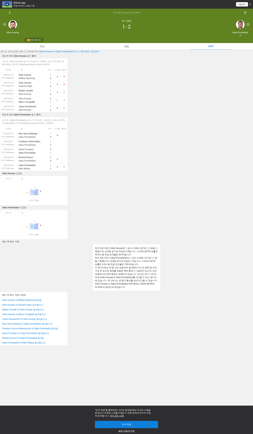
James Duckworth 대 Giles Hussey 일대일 (22, 319)
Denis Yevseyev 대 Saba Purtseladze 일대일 (23, 333)
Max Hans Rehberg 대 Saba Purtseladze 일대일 (25, 323)
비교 (41, 304)
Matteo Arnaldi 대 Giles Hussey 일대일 (20, 309)
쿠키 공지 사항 (117, 416)
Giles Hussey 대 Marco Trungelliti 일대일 (22, 314)
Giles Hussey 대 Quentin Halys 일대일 (20, 304)
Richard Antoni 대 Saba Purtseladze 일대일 (23, 337)
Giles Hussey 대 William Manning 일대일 (21, 300)
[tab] (42, 46)
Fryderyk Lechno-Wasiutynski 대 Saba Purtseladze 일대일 (30, 328)
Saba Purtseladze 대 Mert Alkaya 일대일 (21, 342)
